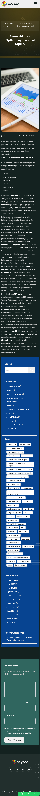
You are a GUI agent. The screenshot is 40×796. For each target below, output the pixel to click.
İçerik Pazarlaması (13, 394)
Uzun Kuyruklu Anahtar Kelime (18, 558)
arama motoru (27, 456)
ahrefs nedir (12, 445)
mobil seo (28, 513)
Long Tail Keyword (14, 513)
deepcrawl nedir (13, 484)
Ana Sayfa (5, 24)
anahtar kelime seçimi (15, 452)
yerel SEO (11, 561)
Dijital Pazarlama (13, 386)
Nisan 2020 (11, 619)
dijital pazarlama (13, 488)
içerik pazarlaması (14, 509)
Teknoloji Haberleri (14, 425)
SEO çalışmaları (13, 550)
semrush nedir (13, 528)
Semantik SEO (12, 520)
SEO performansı (14, 543)
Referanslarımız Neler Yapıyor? (18, 409)
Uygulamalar (11, 429)
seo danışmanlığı (13, 535)
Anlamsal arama (13, 456)
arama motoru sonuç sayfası (17, 477)
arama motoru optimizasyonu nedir (20, 469)
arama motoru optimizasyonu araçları (18, 464)
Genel (8, 390)
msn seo (11, 516)
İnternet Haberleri (13, 398)
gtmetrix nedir (12, 505)
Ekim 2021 (10, 584)
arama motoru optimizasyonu (18, 460)
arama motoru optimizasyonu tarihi (20, 473)
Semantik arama (22, 516)
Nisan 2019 (10, 622)
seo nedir (25, 539)
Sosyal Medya (12, 417)
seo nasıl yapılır (13, 539)
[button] (35, 3)
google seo (27, 501)
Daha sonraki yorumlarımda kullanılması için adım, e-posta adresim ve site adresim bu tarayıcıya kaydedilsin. (21, 731)
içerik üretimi (28, 509)
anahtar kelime (25, 445)
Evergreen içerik (13, 501)
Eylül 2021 (10, 588)
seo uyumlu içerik (14, 546)
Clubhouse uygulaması (15, 480)
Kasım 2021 (11, 580)
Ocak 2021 (10, 611)
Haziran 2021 (11, 599)
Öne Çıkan (10, 402)
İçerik (10, 565)
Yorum (7, 679)
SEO (12, 23)
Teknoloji (10, 421)
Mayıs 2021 (11, 603)
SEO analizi (11, 531)
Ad (6, 702)
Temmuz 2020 (12, 615)
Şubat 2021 (10, 607)
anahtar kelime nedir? (15, 448)
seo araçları (23, 531)
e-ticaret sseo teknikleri (16, 498)
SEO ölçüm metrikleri (15, 554)
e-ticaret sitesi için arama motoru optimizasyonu (19, 493)
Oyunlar (9, 406)
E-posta (25, 702)
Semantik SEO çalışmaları (16, 524)
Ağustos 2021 (11, 592)
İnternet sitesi (9, 715)
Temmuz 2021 (12, 596)
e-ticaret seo (27, 488)
